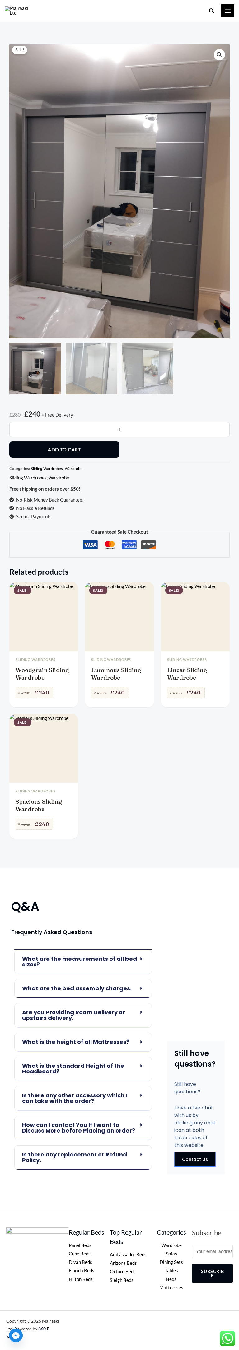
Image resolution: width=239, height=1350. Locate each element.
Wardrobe (73, 468)
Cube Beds (80, 1253)
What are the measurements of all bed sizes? (79, 961)
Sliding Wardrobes (47, 468)
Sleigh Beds (122, 1280)
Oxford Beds (123, 1271)
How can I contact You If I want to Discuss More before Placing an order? (78, 1127)
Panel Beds (80, 1245)
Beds (171, 1279)
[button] (212, 11)
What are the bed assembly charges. (77, 988)
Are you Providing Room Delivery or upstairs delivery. (73, 1015)
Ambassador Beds (128, 1254)
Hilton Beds (81, 1279)
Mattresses (171, 1287)
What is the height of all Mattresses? (75, 1042)
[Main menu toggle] (227, 10)
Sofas (171, 1253)
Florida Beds (81, 1270)
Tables (171, 1270)
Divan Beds (80, 1262)
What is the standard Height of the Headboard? (73, 1068)
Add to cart (64, 449)
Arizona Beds (123, 1263)
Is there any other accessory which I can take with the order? (74, 1098)
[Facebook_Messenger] (16, 1335)
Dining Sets (171, 1262)
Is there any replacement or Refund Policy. (74, 1157)
